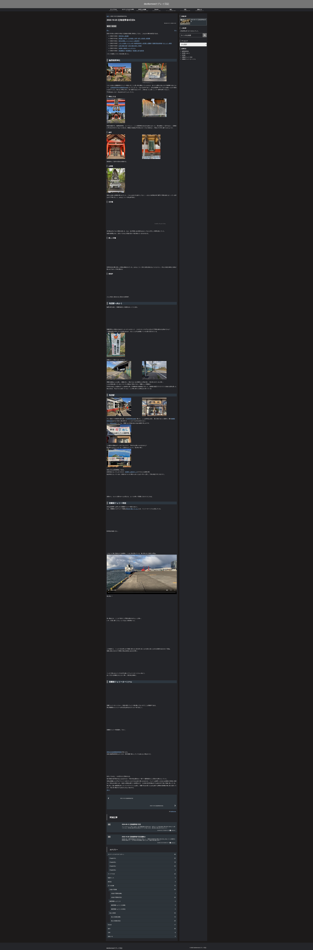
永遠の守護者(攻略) (143, 893)
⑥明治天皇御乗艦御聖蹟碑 (114, 752)
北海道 (114, 26)
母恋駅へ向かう (186, 53)
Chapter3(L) (143, 866)
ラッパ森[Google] (111, 423)
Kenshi (142, 924)
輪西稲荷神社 (185, 51)
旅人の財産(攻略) (143, 917)
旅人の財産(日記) (143, 921)
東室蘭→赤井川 (123, 38)
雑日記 (142, 881)
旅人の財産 (143, 913)
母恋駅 (183, 55)
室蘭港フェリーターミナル (189, 59)
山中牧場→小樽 (132, 38)
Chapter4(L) (143, 870)
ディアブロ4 (142, 874)
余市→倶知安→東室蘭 (144, 38)
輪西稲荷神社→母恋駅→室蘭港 (142, 43)
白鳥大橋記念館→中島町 (135, 46)
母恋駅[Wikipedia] (131, 418)
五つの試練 (142, 885)
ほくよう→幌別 (167, 43)
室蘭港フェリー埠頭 (187, 57)
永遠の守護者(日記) (143, 897)
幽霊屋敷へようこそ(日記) (143, 909)
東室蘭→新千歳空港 (138, 50)
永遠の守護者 (143, 889)
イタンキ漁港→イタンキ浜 (126, 43)
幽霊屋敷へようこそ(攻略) (143, 905)
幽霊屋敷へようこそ (143, 901)
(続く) (108, 790)
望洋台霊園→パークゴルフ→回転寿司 (129, 41)
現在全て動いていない (132, 509)
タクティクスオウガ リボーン (142, 854)
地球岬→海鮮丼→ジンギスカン (127, 48)
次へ (175, 30)
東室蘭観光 (122, 50)
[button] (205, 35)
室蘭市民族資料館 (157, 43)
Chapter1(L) (143, 858)
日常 (142, 932)
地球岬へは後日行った (131, 472)
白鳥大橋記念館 (123, 46)
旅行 (109, 26)
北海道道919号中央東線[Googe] (119, 87)
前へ (108, 30)
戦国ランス (142, 878)
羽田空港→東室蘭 (123, 36)
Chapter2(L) (143, 862)
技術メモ (142, 936)
